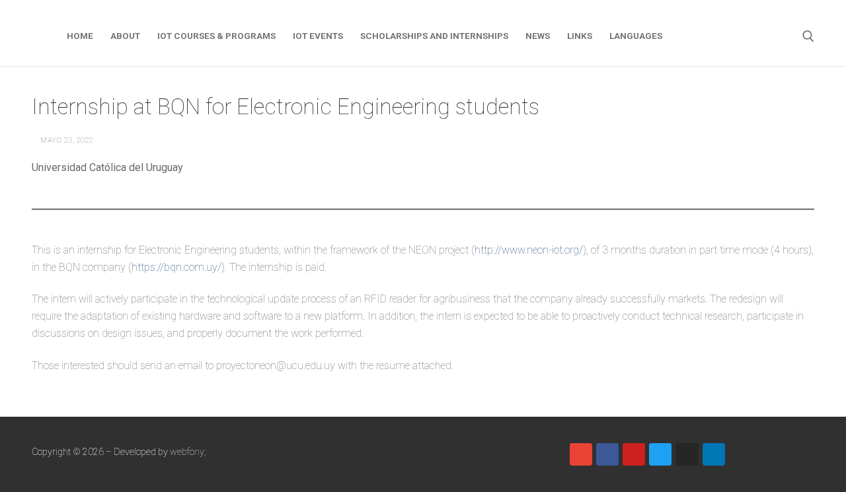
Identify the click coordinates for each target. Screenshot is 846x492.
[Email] (581, 454)
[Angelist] (740, 454)
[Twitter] (660, 454)
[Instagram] (686, 454)
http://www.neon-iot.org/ (529, 250)
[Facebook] (607, 454)
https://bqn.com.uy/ (176, 267)
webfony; (188, 451)
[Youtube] (634, 454)
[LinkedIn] (714, 454)
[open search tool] (808, 36)
